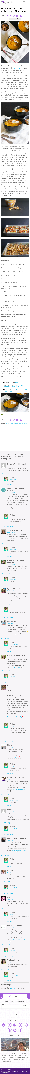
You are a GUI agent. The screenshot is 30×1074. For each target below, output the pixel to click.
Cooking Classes (15, 1020)
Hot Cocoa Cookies (16, 667)
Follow (15, 996)
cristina (9, 810)
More (27, 1064)
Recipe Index (15, 1017)
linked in (10, 1030)
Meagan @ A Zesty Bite (15, 777)
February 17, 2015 (11, 962)
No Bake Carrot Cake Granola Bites (15, 390)
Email (3, 1004)
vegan (2, 425)
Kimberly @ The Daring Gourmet (15, 561)
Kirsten (9, 686)
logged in (12, 988)
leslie (9, 897)
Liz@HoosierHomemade (16, 655)
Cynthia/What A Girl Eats (16, 589)
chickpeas (12, 423)
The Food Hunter (13, 960)
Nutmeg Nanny (12, 621)
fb (7, 15)
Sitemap (10, 1069)
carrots (7, 423)
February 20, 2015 (11, 623)
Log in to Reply (5, 473)
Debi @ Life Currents (14, 926)
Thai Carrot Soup (20, 382)
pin (14, 15)
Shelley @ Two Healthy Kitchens (15, 489)
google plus (26, 1025)
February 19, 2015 (14, 676)
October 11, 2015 (11, 466)
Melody (10, 870)
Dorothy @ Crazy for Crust (16, 838)
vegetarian (7, 425)
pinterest (10, 1025)
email (15, 1030)
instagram (15, 1025)
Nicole (9, 745)
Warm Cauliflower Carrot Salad (14, 386)
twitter (4, 1025)
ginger (16, 423)
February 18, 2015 (11, 657)
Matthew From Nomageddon (17, 464)
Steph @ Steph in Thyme (16, 530)
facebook (20, 1025)
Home (15, 1012)
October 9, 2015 (10, 591)
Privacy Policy (4, 1069)
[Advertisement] (15, 438)
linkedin (20, 15)
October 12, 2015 (14, 479)
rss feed (20, 1030)
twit (10, 15)
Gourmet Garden (17, 68)
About (15, 1014)
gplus (17, 15)
